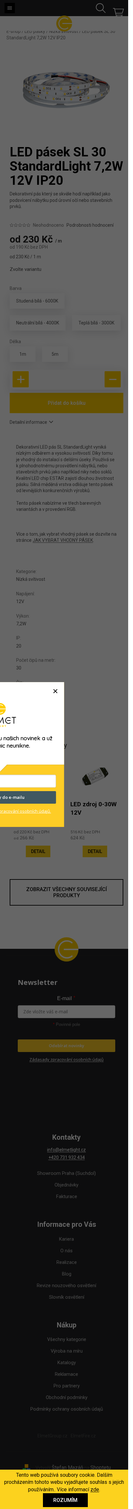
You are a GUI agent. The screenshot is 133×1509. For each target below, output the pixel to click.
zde (94, 1489)
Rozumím (65, 1500)
